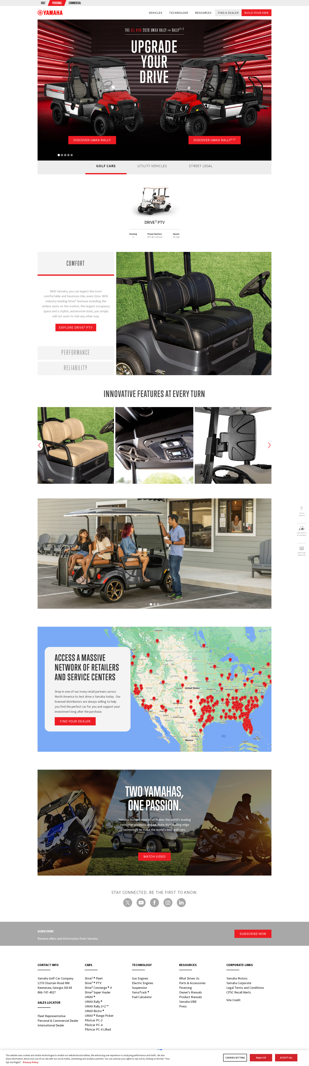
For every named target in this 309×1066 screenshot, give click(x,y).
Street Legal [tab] (201, 166)
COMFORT (76, 263)
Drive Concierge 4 (98, 987)
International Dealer (51, 1025)
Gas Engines (140, 978)
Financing (185, 988)
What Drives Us (189, 978)
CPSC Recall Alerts (238, 992)
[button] (302, 511)
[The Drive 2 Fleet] (154, 200)
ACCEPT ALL (286, 1057)
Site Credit (233, 1000)
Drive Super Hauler (98, 992)
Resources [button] (203, 13)
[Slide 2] (62, 155)
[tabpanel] (154, 213)
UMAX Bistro (94, 1011)
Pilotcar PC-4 (93, 1025)
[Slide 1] (59, 155)
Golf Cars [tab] (106, 166)
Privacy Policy (30, 1062)
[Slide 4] (68, 155)
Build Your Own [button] (256, 13)
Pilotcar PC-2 (93, 1020)
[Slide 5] (71, 155)
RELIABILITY (76, 367)
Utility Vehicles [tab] (152, 166)
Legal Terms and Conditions (245, 988)
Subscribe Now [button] (253, 934)
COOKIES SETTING (235, 1057)
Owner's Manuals (190, 992)
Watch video (154, 856)
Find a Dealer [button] (228, 13)
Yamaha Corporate (238, 983)
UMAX (90, 997)
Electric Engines (142, 983)
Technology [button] (178, 13)
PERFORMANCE (75, 352)
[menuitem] (43, 3)
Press (183, 1006)
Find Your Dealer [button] (75, 721)
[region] (154, 1058)
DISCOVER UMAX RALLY (92, 140)
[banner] (50, 12)
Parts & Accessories (192, 983)
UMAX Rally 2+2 (96, 1006)
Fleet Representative (51, 1016)
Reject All (261, 1057)
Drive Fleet (94, 978)
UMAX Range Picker (99, 1016)
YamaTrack (140, 992)
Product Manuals (190, 997)
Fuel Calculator (142, 997)
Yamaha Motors (236, 978)
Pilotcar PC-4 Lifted (98, 1029)
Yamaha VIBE (188, 1002)
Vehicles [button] (155, 13)
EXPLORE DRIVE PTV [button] (76, 327)
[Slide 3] (65, 155)
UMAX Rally (93, 1002)
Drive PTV (93, 983)
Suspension (139, 988)
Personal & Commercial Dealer (58, 1021)
